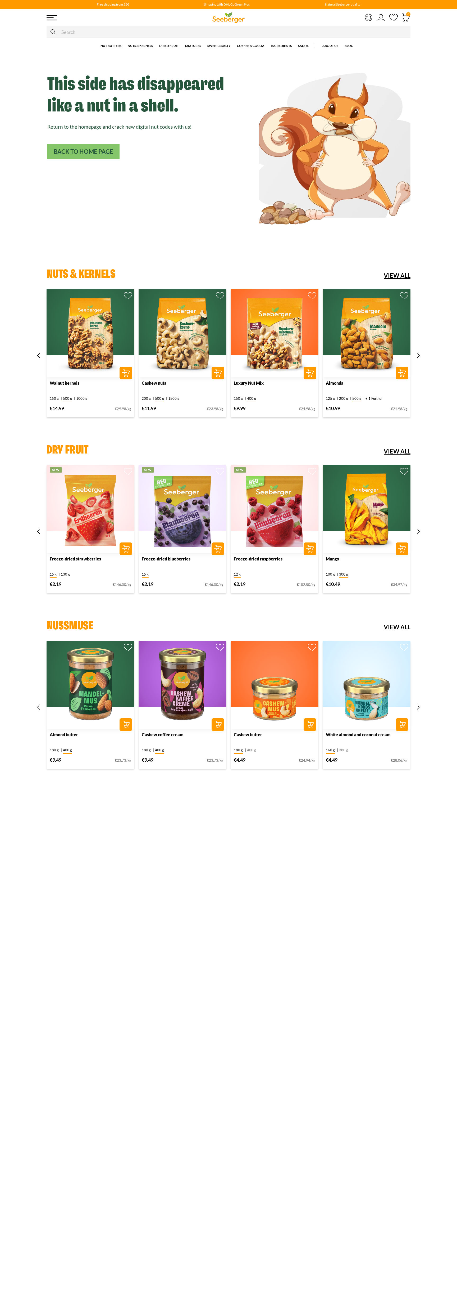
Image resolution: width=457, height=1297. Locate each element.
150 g (54, 398)
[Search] (53, 32)
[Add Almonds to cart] (402, 373)
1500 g (173, 398)
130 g (65, 574)
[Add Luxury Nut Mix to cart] (310, 373)
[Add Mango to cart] (402, 548)
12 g (237, 574)
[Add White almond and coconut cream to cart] (402, 724)
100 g (330, 574)
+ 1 (374, 398)
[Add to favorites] (128, 295)
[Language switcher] (368, 17)
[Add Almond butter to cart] (126, 724)
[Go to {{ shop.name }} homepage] (228, 17)
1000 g (81, 398)
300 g (343, 574)
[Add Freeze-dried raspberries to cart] (310, 548)
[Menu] (86, 17)
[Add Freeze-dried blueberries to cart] (218, 548)
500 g (67, 398)
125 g (330, 398)
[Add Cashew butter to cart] (310, 724)
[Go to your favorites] (393, 17)
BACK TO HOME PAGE (83, 151)
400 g (251, 398)
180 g (54, 750)
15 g (53, 574)
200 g (146, 398)
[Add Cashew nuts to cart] (218, 373)
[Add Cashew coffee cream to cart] (218, 724)
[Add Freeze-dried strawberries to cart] (126, 548)
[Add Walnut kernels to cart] (126, 373)
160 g (330, 750)
